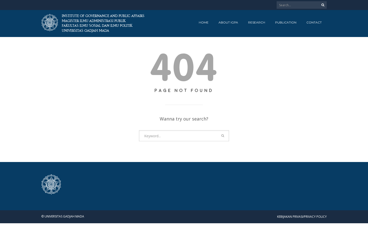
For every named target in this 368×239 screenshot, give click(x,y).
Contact (314, 22)
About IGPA (228, 22)
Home (204, 22)
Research (256, 22)
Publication (285, 22)
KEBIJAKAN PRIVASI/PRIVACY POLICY (302, 216)
